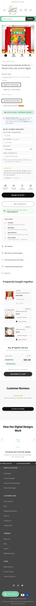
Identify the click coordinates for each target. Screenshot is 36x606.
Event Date (7, 146)
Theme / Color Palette (10, 153)
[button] (4, 10)
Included (21, 303)
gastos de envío (8, 77)
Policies (6, 516)
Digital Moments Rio (20, 598)
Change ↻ (28, 308)
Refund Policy (8, 567)
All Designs (7, 473)
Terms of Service (9, 576)
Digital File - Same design (11, 85)
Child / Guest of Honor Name (12, 132)
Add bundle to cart (18, 374)
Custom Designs (9, 478)
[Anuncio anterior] (4, 2)
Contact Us (7, 521)
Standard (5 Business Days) (12, 101)
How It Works (8, 501)
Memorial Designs (10, 488)
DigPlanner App (9, 553)
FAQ (5, 506)
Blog (5, 544)
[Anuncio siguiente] (32, 2)
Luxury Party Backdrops (12, 483)
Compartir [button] (7, 273)
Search (30, 19)
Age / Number (11, 139)
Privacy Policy (8, 572)
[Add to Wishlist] (31, 64)
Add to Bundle (22, 321)
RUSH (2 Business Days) (10, 105)
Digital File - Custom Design (12, 89)
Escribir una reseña (18, 409)
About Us (7, 539)
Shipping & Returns (10, 511)
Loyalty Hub (8, 525)
